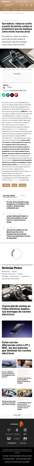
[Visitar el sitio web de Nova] (9, 434)
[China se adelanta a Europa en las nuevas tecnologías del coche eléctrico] (9, 363)
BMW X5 (6, 185)
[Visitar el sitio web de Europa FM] (17, 438)
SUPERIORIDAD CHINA (8, 370)
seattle (22, 185)
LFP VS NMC (5, 339)
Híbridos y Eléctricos (8, 274)
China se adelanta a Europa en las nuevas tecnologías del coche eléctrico (8, 374)
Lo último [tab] (22, 195)
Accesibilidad (25, 461)
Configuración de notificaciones (13, 461)
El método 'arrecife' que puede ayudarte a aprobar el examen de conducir (24, 380)
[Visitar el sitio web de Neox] (25, 429)
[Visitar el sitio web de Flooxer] (23, 443)
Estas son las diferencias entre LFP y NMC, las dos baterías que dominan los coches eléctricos (16, 348)
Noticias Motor (12, 268)
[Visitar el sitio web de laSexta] (17, 429)
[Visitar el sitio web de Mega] (17, 434)
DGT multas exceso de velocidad (22, 1)
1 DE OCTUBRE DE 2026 (14, 214)
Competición (25, 276)
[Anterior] (14, 1)
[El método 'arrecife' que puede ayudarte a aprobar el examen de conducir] (24, 363)
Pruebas (20, 274)
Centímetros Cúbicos (8, 13)
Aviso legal (5, 455)
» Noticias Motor (19, 13)
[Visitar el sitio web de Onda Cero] (9, 438)
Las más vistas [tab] (9, 195)
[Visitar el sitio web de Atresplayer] (13, 443)
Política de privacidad (15, 455)
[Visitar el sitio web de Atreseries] (25, 434)
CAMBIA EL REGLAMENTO (15, 200)
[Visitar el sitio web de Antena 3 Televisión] (9, 429)
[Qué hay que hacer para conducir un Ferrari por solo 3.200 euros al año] (9, 393)
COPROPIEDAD (6, 399)
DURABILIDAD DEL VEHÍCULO (22, 399)
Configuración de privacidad (23, 458)
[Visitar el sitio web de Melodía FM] (25, 438)
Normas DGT (6, 9)
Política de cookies (26, 455)
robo (14, 185)
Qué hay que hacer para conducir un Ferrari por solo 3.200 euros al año (9, 402)
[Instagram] (4, 87)
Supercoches (14, 276)
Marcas (14, 9)
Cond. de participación (9, 458)
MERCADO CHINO (7, 303)
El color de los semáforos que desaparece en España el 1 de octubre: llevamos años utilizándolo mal (18, 205)
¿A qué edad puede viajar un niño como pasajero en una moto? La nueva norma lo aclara (17, 219)
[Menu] (31, 5)
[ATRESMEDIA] (17, 424)
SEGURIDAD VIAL (12, 228)
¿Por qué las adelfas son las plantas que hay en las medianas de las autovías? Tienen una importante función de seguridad (18, 234)
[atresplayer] (22, 5)
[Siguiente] (30, 1)
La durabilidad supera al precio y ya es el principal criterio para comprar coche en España (24, 406)
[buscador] (26, 5)
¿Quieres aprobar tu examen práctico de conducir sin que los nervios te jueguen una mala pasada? (23, 373)
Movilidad (5, 276)
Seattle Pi (15, 129)
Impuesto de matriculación (11, 278)
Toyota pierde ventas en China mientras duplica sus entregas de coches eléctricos (16, 310)
